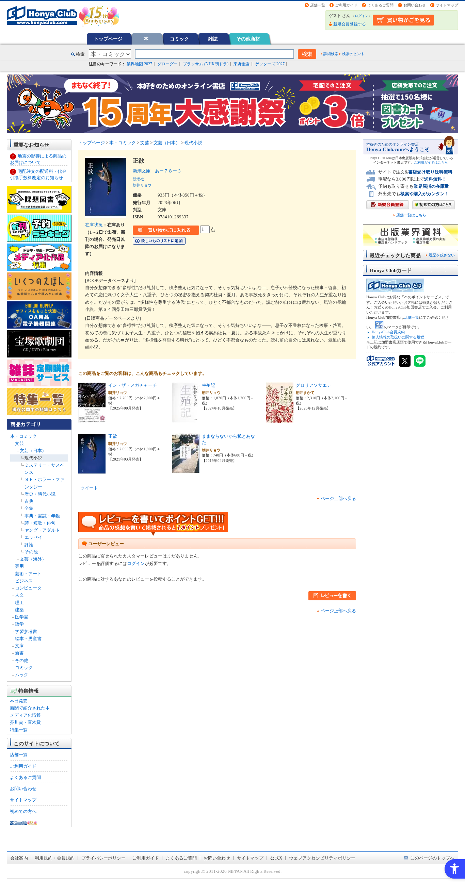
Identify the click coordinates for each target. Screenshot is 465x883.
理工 (19, 602)
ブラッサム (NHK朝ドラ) (205, 64)
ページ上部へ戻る (338, 498)
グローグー (167, 64)
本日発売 (19, 700)
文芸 (19, 443)
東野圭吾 (242, 64)
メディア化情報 (25, 715)
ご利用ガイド (346, 5)
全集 (29, 508)
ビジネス (24, 580)
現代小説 (33, 458)
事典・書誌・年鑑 (42, 515)
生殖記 (208, 385)
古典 (29, 501)
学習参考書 (26, 631)
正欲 (112, 436)
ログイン (361, 16)
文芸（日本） (33, 450)
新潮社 (138, 179)
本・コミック (23, 436)
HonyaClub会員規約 (388, 332)
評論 (29, 544)
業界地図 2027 (139, 64)
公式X (276, 858)
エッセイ (33, 537)
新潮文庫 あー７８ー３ (157, 170)
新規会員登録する (349, 24)
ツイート (89, 487)
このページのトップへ (432, 858)
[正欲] (92, 470)
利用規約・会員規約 (55, 858)
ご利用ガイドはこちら (431, 162)
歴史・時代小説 (40, 494)
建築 (19, 609)
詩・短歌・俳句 (40, 523)
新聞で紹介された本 (30, 708)
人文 (19, 595)
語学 (19, 624)
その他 (31, 551)
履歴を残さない (442, 255)
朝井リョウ (142, 185)
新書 (19, 652)
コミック (179, 38)
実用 (19, 566)
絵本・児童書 (28, 638)
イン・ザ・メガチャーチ (132, 385)
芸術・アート (28, 573)
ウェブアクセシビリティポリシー (322, 858)
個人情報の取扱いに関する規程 (398, 337)
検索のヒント (353, 54)
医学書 (21, 616)
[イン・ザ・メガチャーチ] (92, 419)
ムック (21, 674)
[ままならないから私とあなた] (185, 470)
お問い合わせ (414, 5)
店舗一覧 (317, 5)
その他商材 (248, 38)
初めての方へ (23, 811)
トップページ (108, 38)
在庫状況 (94, 224)
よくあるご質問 (380, 5)
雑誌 (213, 38)
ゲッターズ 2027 (270, 64)
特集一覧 (19, 729)
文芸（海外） (33, 559)
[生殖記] (185, 419)
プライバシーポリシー (103, 858)
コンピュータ (28, 587)
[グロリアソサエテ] (279, 419)
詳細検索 (330, 54)
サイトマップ (447, 5)
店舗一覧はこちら (411, 215)
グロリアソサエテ (313, 385)
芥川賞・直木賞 (25, 722)
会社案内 (19, 858)
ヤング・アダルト (42, 530)
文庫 (19, 645)
